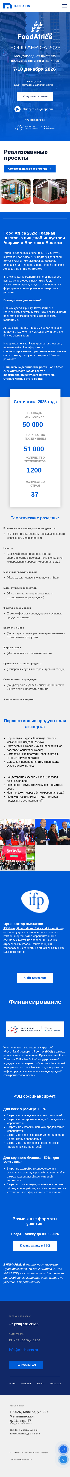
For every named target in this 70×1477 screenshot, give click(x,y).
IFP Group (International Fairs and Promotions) (33, 928)
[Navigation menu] (64, 6)
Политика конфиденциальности (21, 1459)
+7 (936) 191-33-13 (24, 1324)
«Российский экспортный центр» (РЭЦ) (28, 1051)
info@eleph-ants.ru (23, 1350)
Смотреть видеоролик (38, 109)
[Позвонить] (63, 1459)
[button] (63, 1449)
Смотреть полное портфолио (27, 168)
